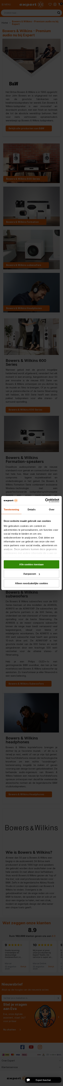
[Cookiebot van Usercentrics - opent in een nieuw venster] (45, 500)
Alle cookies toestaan (31, 564)
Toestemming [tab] (11, 509)
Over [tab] (51, 509)
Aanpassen (29, 573)
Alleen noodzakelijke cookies (31, 583)
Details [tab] (32, 509)
